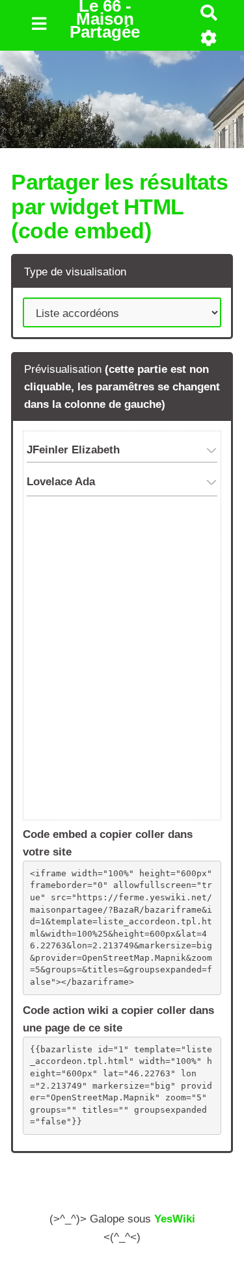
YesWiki (174, 1219)
